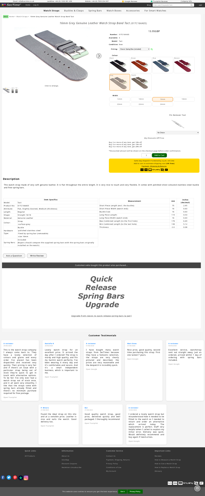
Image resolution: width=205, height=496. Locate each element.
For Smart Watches (155, 10)
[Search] (191, 5)
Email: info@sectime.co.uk (23, 1)
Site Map (65, 460)
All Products (30, 456)
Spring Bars (95, 10)
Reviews (158, 456)
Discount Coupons (69, 464)
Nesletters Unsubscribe (72, 467)
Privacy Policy (112, 464)
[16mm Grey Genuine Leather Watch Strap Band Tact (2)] (14, 90)
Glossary (158, 471)
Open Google (91, 369)
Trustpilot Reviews (160, 1)
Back (6, 16)
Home (28, 5)
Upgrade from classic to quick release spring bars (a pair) (101, 316)
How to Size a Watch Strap (166, 464)
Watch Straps (22, 17)
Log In (36, 5)
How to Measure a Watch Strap (168, 460)
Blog (149, 5)
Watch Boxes (114, 10)
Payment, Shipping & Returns (154, 166)
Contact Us (110, 456)
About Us (65, 456)
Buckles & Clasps (74, 10)
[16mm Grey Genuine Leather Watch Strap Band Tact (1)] (6, 90)
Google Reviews (131, 1)
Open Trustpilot (10, 397)
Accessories (133, 10)
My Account (111, 471)
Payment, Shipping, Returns (118, 460)
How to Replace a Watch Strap (167, 467)
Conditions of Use (113, 467)
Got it (123, 491)
